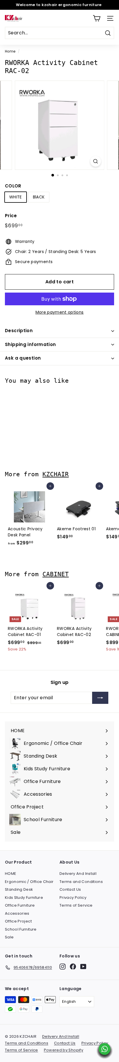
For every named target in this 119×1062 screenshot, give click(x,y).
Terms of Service (76, 905)
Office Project (18, 921)
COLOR (13, 186)
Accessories (17, 913)
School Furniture (21, 929)
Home (10, 51)
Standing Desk (19, 889)
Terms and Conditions (81, 881)
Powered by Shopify (63, 1050)
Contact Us (70, 889)
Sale (9, 937)
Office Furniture (20, 905)
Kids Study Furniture (24, 897)
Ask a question (23, 358)
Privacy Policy (73, 897)
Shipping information (30, 344)
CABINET (55, 574)
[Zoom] (95, 161)
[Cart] (96, 18)
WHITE (15, 197)
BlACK (39, 197)
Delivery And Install (78, 873)
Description (19, 331)
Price (11, 216)
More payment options (60, 312)
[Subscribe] (100, 698)
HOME (10, 873)
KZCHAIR (55, 474)
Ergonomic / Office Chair (29, 881)
